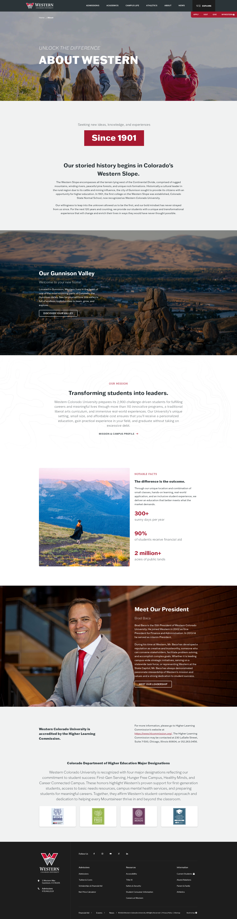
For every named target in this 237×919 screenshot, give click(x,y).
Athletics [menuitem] (151, 5)
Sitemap (177, 913)
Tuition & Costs (85, 880)
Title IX (129, 880)
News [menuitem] (182, 5)
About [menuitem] (168, 5)
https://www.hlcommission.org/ (153, 733)
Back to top (191, 913)
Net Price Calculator (87, 892)
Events (99, 913)
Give (215, 14)
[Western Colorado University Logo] (39, 6)
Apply (196, 14)
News (111, 913)
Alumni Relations (184, 880)
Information (182, 867)
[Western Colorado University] (49, 872)
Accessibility (131, 874)
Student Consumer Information (139, 892)
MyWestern (227, 14)
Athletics (181, 892)
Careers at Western (134, 898)
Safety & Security (133, 886)
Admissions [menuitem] (92, 5)
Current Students (184, 874)
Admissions (48, 889)
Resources (131, 867)
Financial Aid (84, 913)
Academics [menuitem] (112, 5)
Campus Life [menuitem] (132, 5)
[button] (203, 6)
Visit (206, 14)
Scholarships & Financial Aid (90, 886)
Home (41, 17)
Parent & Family (183, 886)
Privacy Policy (167, 913)
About (50, 17)
